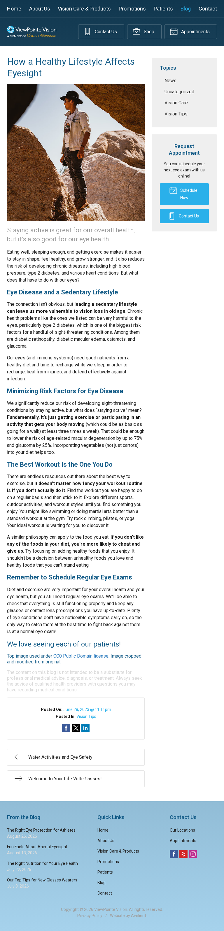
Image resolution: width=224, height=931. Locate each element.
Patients (163, 9)
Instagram (193, 854)
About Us (39, 9)
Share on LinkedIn (85, 728)
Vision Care (176, 103)
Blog (186, 9)
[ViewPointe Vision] (31, 32)
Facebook (174, 854)
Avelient (138, 915)
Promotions (132, 9)
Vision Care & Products (84, 9)
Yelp (183, 854)
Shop (148, 31)
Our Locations (182, 830)
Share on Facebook (66, 728)
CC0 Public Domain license (80, 656)
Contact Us (105, 31)
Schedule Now (188, 194)
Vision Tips (86, 716)
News (170, 80)
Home (14, 9)
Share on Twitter (76, 728)
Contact (208, 9)
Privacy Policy (89, 915)
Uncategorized (179, 91)
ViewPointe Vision (110, 909)
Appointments (195, 31)
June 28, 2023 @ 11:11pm (87, 709)
